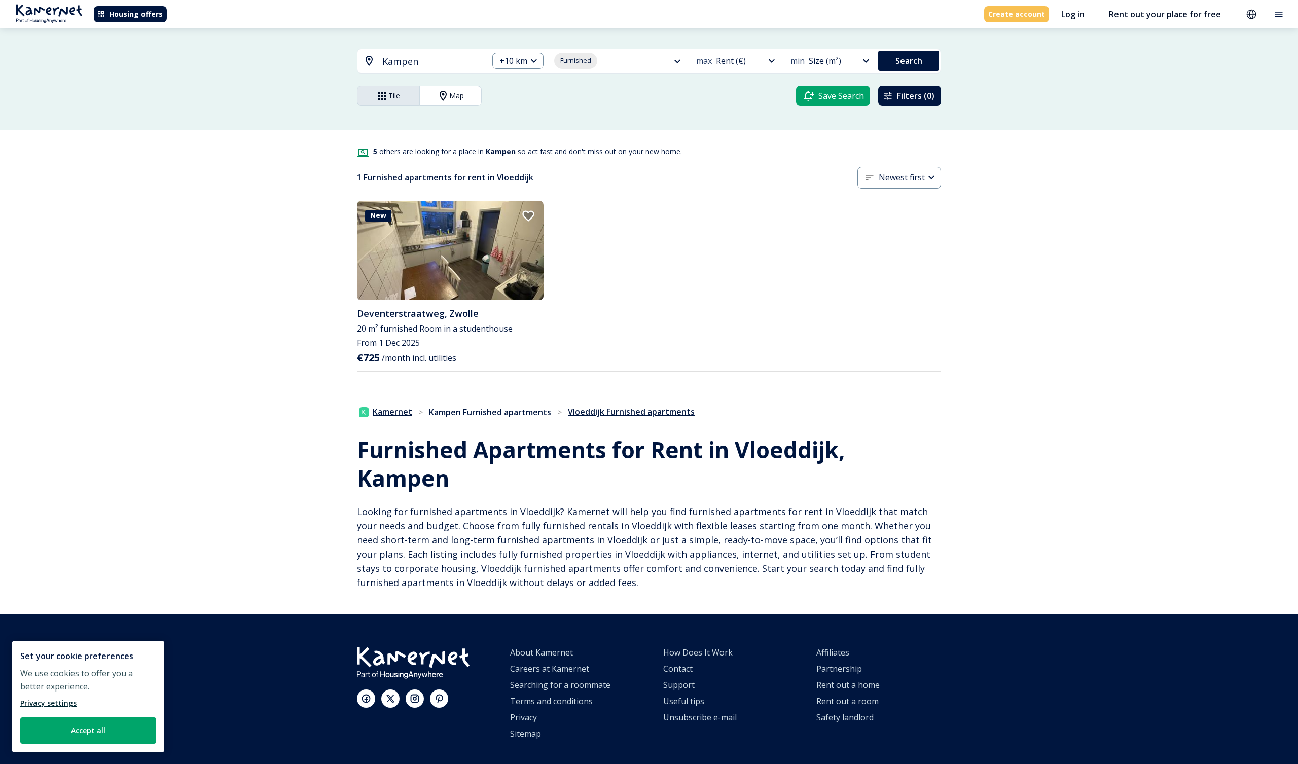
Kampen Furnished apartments (490, 412)
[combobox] (416, 61)
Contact (678, 668)
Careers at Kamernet (549, 668)
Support (679, 684)
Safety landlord (845, 717)
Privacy (523, 717)
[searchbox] (431, 61)
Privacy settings (48, 703)
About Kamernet (541, 652)
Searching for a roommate (560, 684)
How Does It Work (698, 652)
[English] (1251, 14)
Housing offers (136, 14)
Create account (1016, 14)
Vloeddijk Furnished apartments (631, 412)
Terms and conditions (551, 701)
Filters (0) (915, 95)
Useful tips (683, 701)
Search (908, 60)
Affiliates (832, 652)
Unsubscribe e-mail (700, 717)
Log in (1073, 14)
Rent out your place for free (1165, 14)
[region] (88, 696)
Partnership (839, 668)
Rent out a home (848, 684)
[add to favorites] (528, 216)
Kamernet (392, 411)
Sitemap (525, 733)
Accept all (88, 730)
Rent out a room (847, 701)
